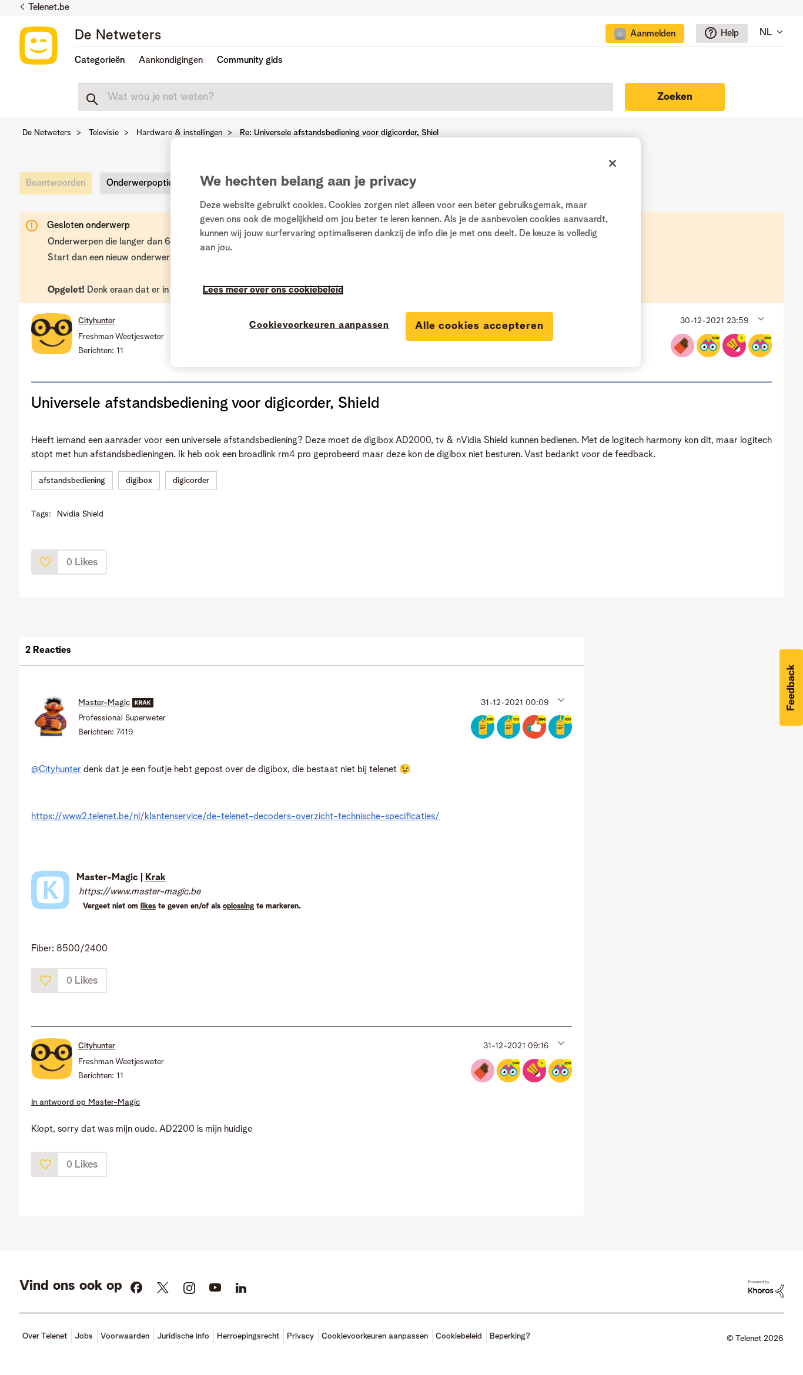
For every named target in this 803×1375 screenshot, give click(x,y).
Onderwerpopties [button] (142, 183)
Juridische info (183, 1336)
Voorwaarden (125, 1336)
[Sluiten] (612, 163)
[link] (58, 186)
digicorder (191, 481)
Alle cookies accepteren (479, 326)
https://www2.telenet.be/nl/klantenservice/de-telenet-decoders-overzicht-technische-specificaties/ (235, 816)
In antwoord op (85, 1102)
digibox (139, 481)
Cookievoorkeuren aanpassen (319, 325)
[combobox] (345, 97)
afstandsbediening (72, 481)
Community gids (250, 60)
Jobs (84, 1336)
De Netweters (118, 36)
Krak (155, 878)
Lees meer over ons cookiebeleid (273, 290)
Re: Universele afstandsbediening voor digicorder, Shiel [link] (339, 133)
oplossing (238, 906)
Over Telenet (44, 1336)
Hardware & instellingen (179, 133)
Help (730, 33)
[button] (760, 317)
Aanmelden (652, 34)
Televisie (104, 133)
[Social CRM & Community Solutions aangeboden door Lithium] (766, 1288)
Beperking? (510, 1336)
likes (148, 906)
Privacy (300, 1336)
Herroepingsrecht (248, 1336)
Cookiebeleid (459, 1336)
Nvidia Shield (80, 514)
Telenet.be (48, 7)
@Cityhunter (56, 769)
